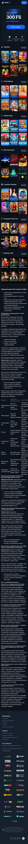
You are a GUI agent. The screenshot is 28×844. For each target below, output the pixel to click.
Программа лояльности (8, 720)
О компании (5, 718)
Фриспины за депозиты (8, 727)
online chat (13, 748)
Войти (24, 2)
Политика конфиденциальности (10, 737)
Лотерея (4, 724)
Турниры (4, 722)
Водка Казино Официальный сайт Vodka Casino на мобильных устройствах (14, 308)
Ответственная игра (7, 735)
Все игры (24, 47)
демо (5, 62)
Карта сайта (5, 739)
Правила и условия (7, 733)
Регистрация (15, 27)
